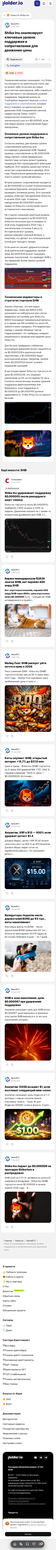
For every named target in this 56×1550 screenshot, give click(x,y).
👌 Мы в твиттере (12, 1281)
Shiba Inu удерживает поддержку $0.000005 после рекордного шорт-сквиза (28, 496)
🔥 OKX (7, 1399)
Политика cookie (11, 1438)
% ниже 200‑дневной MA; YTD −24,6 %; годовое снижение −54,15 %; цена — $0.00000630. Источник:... (27, 773)
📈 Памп (7, 1325)
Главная (8, 1240)
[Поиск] (37, 3)
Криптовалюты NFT (15, 1369)
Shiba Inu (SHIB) (29, 766)
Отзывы (7, 1305)
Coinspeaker (16, 479)
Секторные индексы (14, 1424)
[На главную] (15, 1544)
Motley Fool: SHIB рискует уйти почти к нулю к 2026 (25, 664)
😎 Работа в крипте (13, 1277)
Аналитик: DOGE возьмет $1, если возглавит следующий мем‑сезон (28, 1088)
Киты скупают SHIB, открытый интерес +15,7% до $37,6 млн (26, 759)
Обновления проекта (14, 1310)
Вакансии (8, 1291)
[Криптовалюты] (21, 1544)
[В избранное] (7, 557)
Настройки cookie (12, 1443)
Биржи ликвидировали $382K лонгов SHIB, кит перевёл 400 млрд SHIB (25, 582)
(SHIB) (42, 671)
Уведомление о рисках (15, 1433)
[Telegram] (41, 1457)
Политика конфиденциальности (21, 1498)
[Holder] (15, 1457)
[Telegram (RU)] (46, 1457)
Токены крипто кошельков (19, 1355)
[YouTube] (35, 1457)
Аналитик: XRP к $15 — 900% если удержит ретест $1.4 (28, 834)
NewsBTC (15, 24)
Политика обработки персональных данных (27, 1503)
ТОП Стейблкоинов (15, 1374)
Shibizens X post (25, 937)
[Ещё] (49, 59)
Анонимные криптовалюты (19, 1360)
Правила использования (18, 1501)
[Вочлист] (34, 1544)
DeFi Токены (11, 1364)
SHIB (48, 596)
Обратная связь (11, 1296)
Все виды (10, 1345)
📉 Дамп (7, 1330)
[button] (28, 278)
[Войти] (50, 3)
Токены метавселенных (18, 1379)
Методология (10, 1419)
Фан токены (11, 1384)
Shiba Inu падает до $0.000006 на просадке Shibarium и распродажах (28, 1169)
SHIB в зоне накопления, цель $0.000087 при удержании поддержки (24, 1001)
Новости (19, 1240)
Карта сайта (9, 1300)
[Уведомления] (44, 3)
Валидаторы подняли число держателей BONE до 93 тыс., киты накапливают (25, 919)
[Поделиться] (12, 557)
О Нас (6, 1286)
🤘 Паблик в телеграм (15, 1272)
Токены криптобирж (16, 1350)
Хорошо (28, 1534)
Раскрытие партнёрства (16, 1428)
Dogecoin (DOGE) (14, 1105)
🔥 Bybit (7, 1404)
